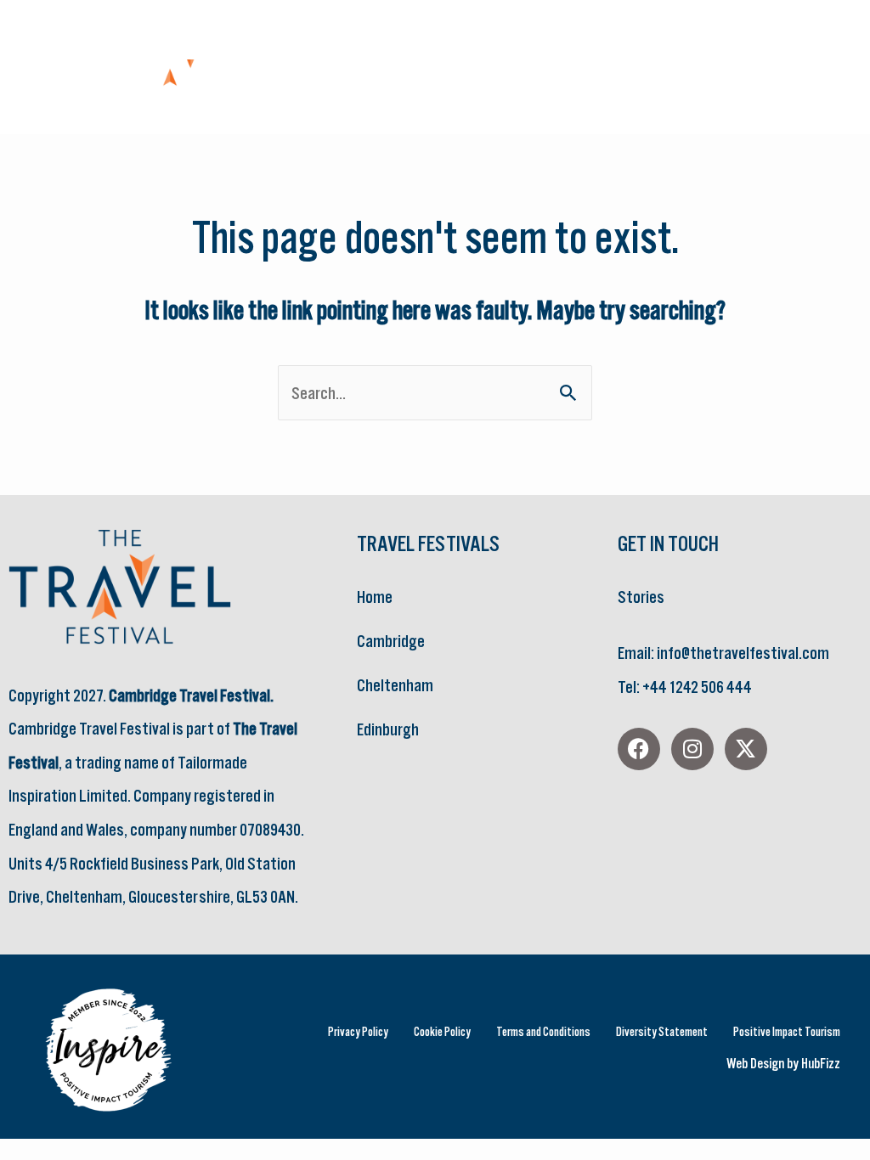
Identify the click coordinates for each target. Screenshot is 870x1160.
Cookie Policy (442, 1031)
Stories (641, 596)
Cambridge (391, 640)
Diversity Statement (662, 1031)
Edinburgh (388, 729)
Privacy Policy (358, 1031)
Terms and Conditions (543, 1031)
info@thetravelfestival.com (743, 652)
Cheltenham (395, 685)
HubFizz (820, 1063)
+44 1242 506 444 (696, 686)
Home (375, 596)
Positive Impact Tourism (786, 1031)
